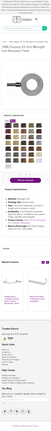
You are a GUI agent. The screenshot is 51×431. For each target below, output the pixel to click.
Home (4, 42)
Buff (8, 166)
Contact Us (6, 352)
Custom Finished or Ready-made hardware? (18, 383)
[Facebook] (10, 411)
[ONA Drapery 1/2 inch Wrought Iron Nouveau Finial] (25, 84)
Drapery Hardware (8, 375)
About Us (5, 350)
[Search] (44, 28)
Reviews (6, 249)
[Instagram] (22, 411)
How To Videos (7, 362)
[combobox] (22, 28)
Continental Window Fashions (28, 426)
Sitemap (5, 365)
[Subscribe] (4, 403)
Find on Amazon (25, 180)
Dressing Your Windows (11, 378)
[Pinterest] (16, 411)
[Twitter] (4, 411)
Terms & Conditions (9, 357)
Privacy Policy (7, 355)
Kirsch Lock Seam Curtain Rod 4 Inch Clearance (37, 299)
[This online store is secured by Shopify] (8, 338)
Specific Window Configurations (14, 380)
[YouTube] (28, 411)
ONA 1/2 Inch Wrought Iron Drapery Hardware (26, 221)
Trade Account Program (11, 360)
